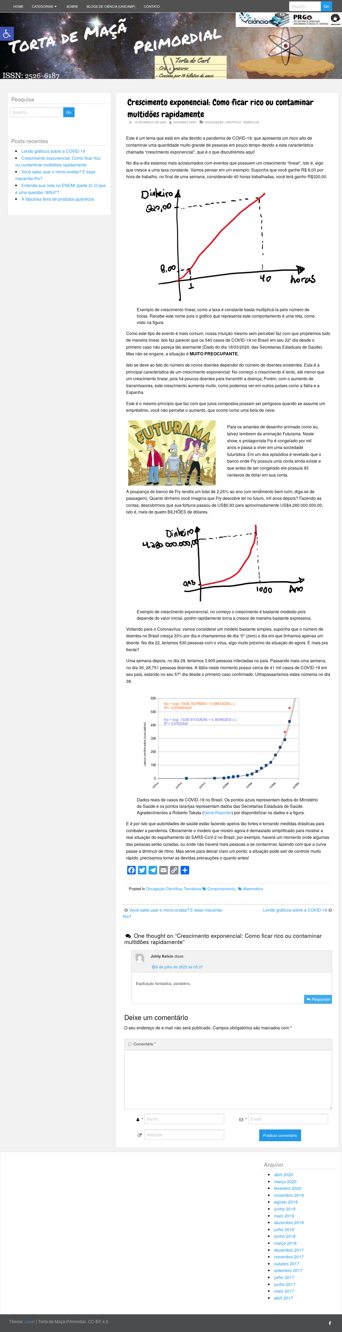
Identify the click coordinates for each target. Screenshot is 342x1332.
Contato (152, 6)
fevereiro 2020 (287, 1188)
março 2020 (285, 1181)
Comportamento (221, 888)
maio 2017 (284, 1291)
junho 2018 (285, 1236)
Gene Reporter (218, 812)
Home (18, 6)
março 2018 (285, 1243)
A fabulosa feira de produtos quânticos (57, 199)
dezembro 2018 (289, 1222)
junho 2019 (285, 1209)
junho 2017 (285, 1284)
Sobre (72, 6)
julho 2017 (284, 1277)
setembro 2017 (288, 1270)
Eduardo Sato (184, 122)
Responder (321, 999)
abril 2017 (283, 1298)
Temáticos (250, 122)
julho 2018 (284, 1229)
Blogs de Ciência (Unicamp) (111, 6)
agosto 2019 (286, 1202)
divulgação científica (223, 122)
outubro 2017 (286, 1264)
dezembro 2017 (289, 1250)
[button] (7, 34)
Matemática (253, 888)
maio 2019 (284, 1216)
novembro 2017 (289, 1257)
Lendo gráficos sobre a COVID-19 (53, 151)
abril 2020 (283, 1174)
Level (30, 1321)
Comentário (145, 1043)
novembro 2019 (289, 1195)
